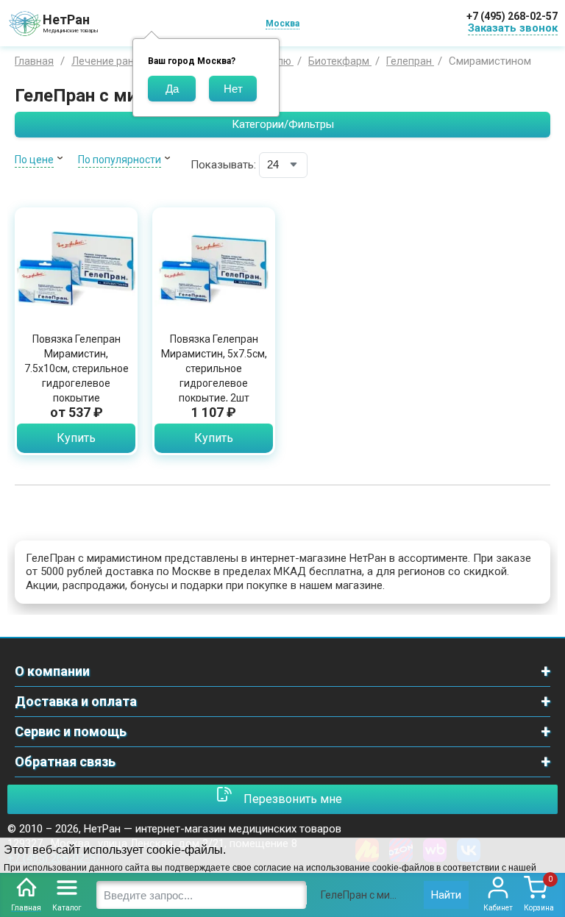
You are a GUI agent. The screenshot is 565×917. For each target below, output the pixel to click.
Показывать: (223, 164)
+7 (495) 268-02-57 (512, 16)
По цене (34, 159)
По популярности (119, 159)
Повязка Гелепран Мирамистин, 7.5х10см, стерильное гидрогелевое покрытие (76, 368)
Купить (76, 438)
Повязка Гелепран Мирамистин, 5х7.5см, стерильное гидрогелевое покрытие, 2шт (214, 368)
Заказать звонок (513, 28)
